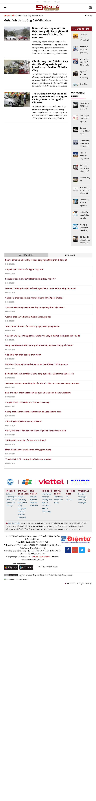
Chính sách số (11, 499)
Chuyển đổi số (50, 523)
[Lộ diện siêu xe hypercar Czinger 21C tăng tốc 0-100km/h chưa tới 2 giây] (81, 144)
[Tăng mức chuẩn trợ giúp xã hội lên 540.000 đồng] (81, 50)
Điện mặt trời (61, 523)
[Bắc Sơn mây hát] (81, 180)
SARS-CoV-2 (37, 529)
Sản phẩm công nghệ (23, 492)
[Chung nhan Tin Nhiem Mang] (16, 579)
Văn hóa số (10, 502)
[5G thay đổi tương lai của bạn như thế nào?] (81, 239)
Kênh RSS (70, 583)
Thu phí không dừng (40, 526)
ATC (37, 2)
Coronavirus (55, 529)
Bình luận (70, 255)
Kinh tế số (47, 491)
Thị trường (46, 511)
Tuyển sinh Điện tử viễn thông (20, 529)
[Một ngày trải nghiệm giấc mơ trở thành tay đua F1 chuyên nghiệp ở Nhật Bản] (81, 169)
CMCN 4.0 (64, 529)
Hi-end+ (69, 499)
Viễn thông (22, 499)
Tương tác (83, 491)
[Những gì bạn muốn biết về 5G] (81, 228)
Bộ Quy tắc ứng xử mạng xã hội (61, 526)
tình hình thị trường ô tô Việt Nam (29, 15)
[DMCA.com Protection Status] (11, 575)
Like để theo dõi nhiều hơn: (47, 567)
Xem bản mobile (19, 563)
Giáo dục (9, 505)
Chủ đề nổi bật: (14, 523)
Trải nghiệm (33, 492)
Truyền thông (57, 492)
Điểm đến (33, 502)
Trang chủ (9, 15)
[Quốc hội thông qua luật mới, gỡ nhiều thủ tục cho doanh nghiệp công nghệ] (81, 38)
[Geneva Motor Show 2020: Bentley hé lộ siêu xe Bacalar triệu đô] (81, 131)
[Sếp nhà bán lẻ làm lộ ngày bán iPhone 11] (81, 203)
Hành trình (34, 505)
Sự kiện (8, 494)
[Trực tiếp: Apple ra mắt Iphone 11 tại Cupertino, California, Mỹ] (81, 191)
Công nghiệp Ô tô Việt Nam (21, 526)
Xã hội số (10, 491)
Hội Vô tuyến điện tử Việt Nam (32, 523)
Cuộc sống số (11, 497)
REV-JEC (57, 2)
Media (56, 502)
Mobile (20, 497)
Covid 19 (46, 529)
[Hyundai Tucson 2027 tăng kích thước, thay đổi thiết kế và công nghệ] (81, 75)
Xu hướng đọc (26, 255)
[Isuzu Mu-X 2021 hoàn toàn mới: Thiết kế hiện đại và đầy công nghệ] (81, 107)
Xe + (68, 497)
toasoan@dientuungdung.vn (32, 559)
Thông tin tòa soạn (84, 583)
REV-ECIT (47, 2)
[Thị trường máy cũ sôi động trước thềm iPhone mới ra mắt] (81, 63)
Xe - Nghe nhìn (70, 492)
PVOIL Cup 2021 (75, 529)
